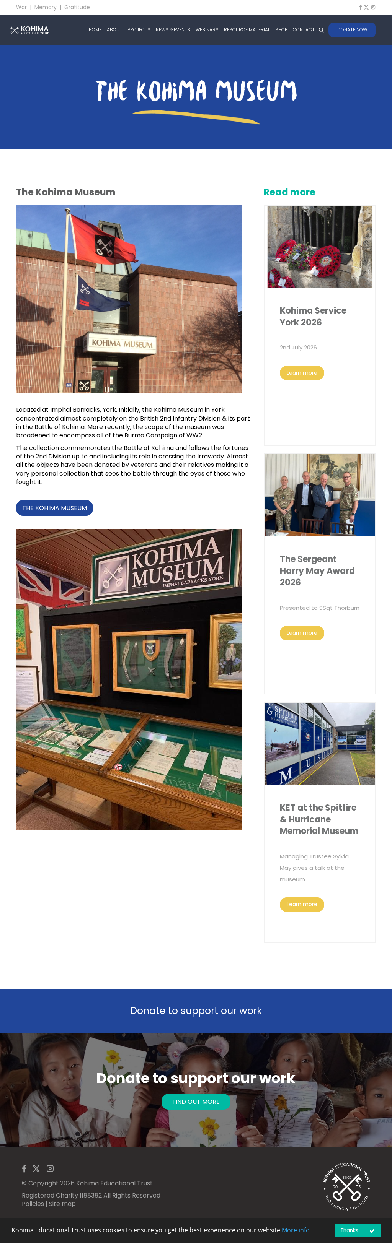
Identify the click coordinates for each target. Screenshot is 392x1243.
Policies (33, 1203)
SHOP (281, 30)
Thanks (349, 1230)
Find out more (196, 1101)
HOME (95, 30)
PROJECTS (138, 30)
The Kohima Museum (54, 508)
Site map (62, 1203)
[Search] (321, 30)
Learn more (302, 373)
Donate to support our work (196, 1010)
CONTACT (304, 30)
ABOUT (114, 30)
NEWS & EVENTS (173, 30)
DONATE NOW (352, 29)
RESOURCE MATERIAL (247, 30)
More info (296, 1230)
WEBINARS (207, 30)
